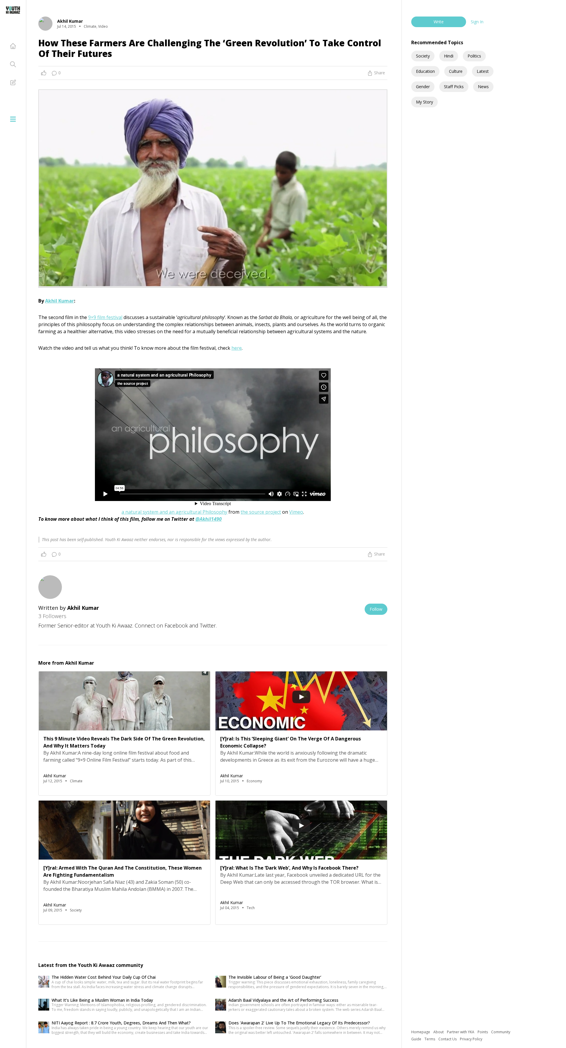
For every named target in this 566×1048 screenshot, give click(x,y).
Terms (430, 1039)
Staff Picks (454, 86)
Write (439, 21)
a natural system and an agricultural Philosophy (174, 512)
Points (483, 1031)
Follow (376, 609)
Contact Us (448, 1039)
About (439, 1031)
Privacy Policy (471, 1039)
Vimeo (296, 512)
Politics (474, 56)
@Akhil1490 (208, 519)
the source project (261, 512)
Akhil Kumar (59, 301)
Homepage (421, 1031)
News (483, 86)
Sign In (477, 21)
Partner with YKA (461, 1031)
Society (423, 56)
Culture (456, 71)
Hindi (448, 56)
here (236, 348)
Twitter (208, 625)
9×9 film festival (105, 317)
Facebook (176, 625)
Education (425, 71)
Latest (483, 71)
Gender (423, 86)
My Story (424, 102)
